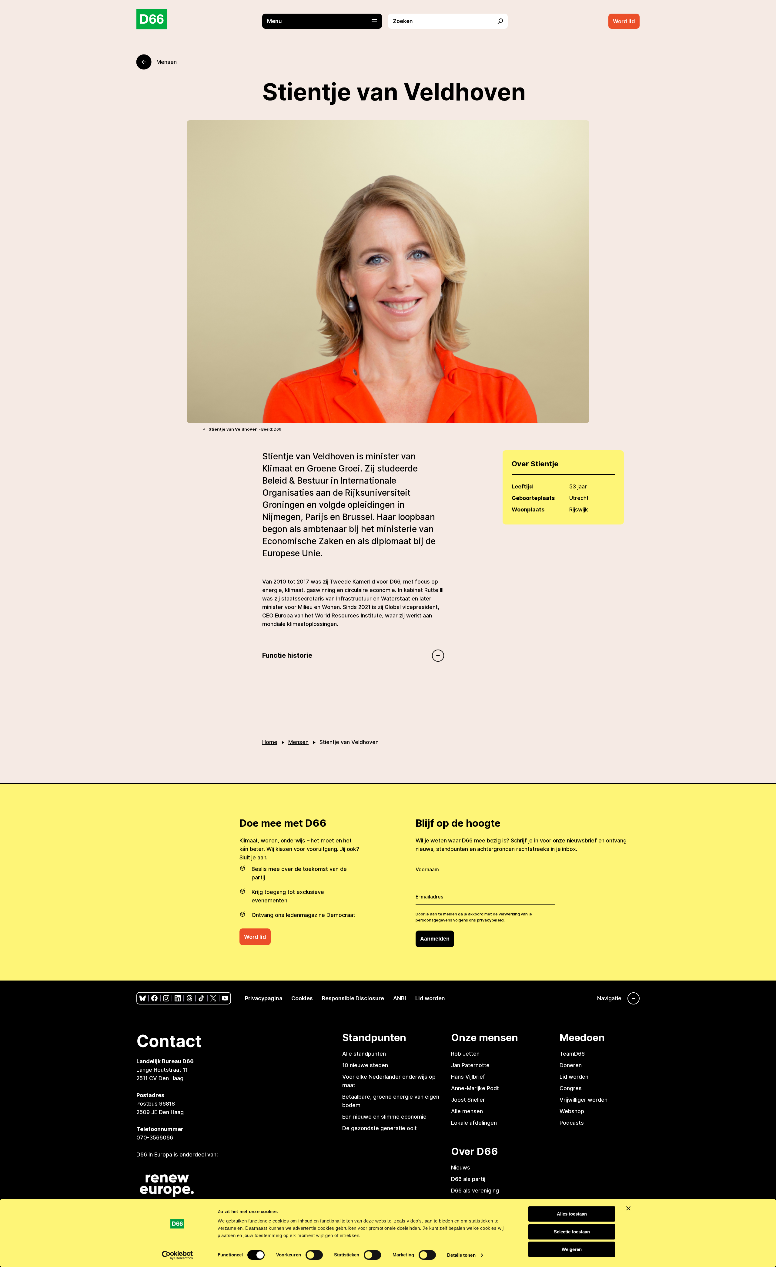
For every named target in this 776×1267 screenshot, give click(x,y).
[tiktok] (201, 998)
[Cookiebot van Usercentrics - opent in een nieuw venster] (177, 1255)
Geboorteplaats (533, 498)
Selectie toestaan (572, 1231)
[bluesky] (142, 998)
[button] (325, 21)
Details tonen (461, 1255)
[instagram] (166, 998)
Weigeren (572, 1249)
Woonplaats (528, 509)
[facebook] (154, 998)
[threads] (189, 998)
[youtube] (225, 998)
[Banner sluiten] (628, 1208)
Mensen (298, 742)
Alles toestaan (572, 1213)
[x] (213, 998)
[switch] (314, 1255)
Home (269, 742)
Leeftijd (522, 486)
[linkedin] (178, 998)
